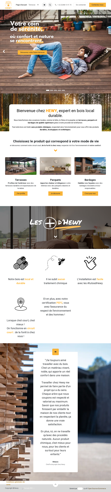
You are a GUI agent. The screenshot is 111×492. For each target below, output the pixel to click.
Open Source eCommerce (97, 488)
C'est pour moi (90, 193)
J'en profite (20, 193)
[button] (50, 4)
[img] (4, 51)
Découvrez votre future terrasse (32, 52)
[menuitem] (21, 5)
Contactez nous (97, 5)
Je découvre (55, 193)
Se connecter (81, 5)
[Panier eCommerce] (44, 4)
